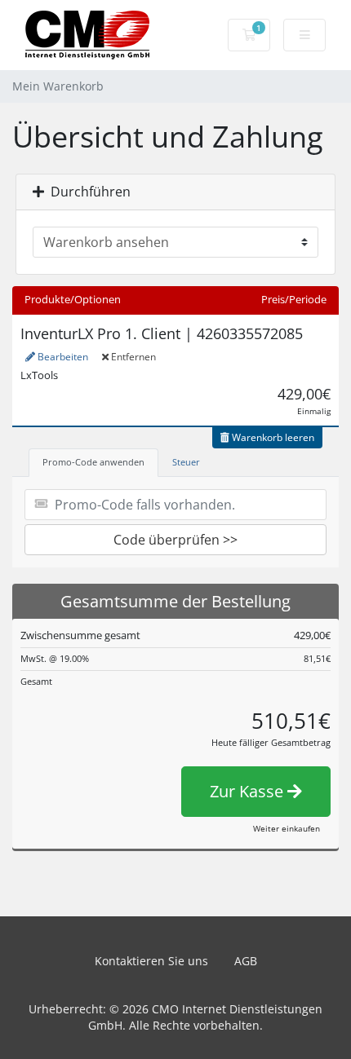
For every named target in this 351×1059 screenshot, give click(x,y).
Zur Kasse (248, 791)
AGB (245, 961)
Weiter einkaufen (286, 828)
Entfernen (132, 357)
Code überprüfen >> (175, 540)
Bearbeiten (61, 357)
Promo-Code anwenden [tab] (93, 462)
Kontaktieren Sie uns (151, 961)
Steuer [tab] (186, 462)
